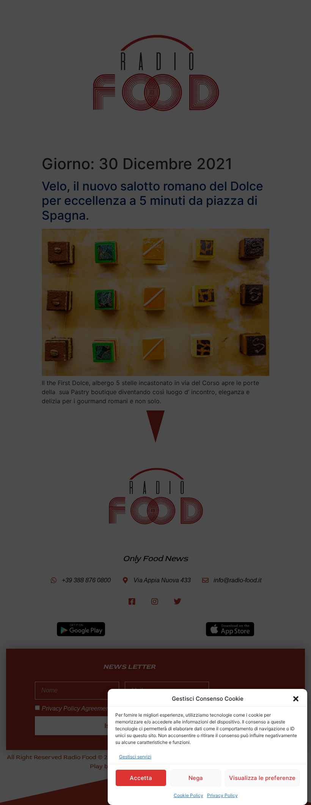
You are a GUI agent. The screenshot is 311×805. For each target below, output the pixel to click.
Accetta (141, 777)
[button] (296, 699)
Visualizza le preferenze (262, 777)
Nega (195, 777)
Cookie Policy (188, 795)
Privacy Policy (222, 795)
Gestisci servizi (135, 756)
